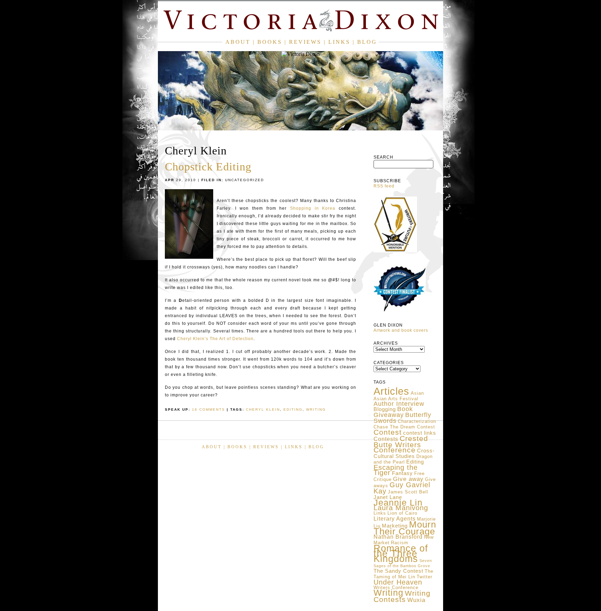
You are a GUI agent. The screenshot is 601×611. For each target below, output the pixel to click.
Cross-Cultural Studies (404, 453)
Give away (408, 478)
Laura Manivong (401, 508)
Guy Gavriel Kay (402, 488)
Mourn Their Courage (405, 528)
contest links (419, 433)
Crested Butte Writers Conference (401, 444)
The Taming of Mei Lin (403, 574)
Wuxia (416, 599)
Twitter (424, 576)
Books (269, 42)
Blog (367, 42)
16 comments (208, 409)
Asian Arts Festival (396, 398)
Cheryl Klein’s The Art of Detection (215, 338)
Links (339, 42)
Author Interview (399, 403)
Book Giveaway (393, 411)
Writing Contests (402, 596)
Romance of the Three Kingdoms (401, 553)
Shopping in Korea (312, 208)
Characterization (417, 421)
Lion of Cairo (402, 513)
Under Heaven (398, 582)
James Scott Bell (408, 492)
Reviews (305, 42)
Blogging (385, 409)
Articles (391, 391)
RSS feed (384, 186)
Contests (386, 439)
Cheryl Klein (263, 409)
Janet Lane (388, 497)
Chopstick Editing (208, 166)
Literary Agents (395, 519)
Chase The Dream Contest (404, 426)
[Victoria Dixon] (300, 22)
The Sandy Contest (398, 571)
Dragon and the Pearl (403, 459)
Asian (417, 393)
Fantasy (402, 473)
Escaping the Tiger (396, 470)
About (237, 42)
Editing (415, 462)
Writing (388, 592)
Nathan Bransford (398, 537)
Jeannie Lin (398, 502)
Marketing (395, 526)
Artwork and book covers (401, 330)
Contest (388, 432)
